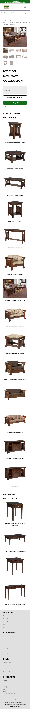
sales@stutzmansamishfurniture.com (13, 687)
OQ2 (4, 106)
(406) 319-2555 (7, 682)
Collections (11, 22)
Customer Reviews (8, 642)
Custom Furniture (8, 645)
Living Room (6, 621)
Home (5, 20)
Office (4, 624)
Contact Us (6, 651)
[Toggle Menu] (25, 7)
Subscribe (6, 654)
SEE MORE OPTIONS (15, 97)
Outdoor (5, 628)
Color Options (7, 648)
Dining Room (7, 618)
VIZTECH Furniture (15, 706)
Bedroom (6, 616)
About (5, 639)
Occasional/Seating (21, 22)
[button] (24, 29)
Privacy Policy (8, 704)
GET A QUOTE (15, 103)
